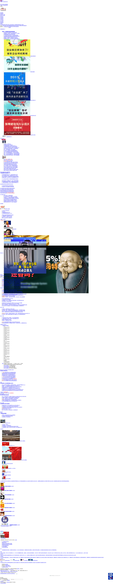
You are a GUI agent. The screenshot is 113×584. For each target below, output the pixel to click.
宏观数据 (1, 324)
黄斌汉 (11, 170)
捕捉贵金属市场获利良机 (13, 380)
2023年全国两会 (4, 546)
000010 (5, 368)
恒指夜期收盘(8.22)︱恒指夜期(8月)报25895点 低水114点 (11, 387)
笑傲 (16, 170)
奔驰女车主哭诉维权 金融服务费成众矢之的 (7, 555)
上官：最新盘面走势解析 (15, 154)
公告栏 (1, 561)
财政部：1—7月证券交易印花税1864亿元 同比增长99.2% (11, 385)
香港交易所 (26, 560)
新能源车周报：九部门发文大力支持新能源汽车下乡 (10, 177)
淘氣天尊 (14, 25)
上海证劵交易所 (7, 560)
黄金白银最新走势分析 (7, 379)
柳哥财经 (11, 25)
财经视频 (1, 203)
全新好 (7, 365)
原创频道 (1, 556)
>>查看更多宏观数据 (5, 325)
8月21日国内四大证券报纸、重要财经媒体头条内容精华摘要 (13, 292)
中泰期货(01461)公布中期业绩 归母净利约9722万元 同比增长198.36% (12, 389)
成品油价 (17, 26)
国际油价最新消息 (12, 374)
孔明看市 (9, 168)
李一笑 (5, 165)
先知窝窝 (16, 166)
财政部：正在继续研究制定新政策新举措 (8, 31)
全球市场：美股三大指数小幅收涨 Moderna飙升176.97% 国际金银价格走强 (13, 314)
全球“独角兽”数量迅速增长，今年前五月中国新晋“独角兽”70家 (10, 557)
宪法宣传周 (11, 463)
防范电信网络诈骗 (5, 547)
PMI (14, 26)
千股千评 (8, 26)
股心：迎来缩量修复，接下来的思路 (9, 149)
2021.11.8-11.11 (4, 472)
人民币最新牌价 (10, 378)
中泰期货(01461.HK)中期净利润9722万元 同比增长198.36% (11, 388)
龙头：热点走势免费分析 (15, 153)
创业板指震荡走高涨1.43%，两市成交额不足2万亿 (10, 174)
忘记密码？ (2, 581)
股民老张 (12, 164)
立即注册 (8, 582)
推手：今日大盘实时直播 (8, 153)
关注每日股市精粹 (5, 185)
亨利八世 (6, 160)
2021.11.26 (3, 469)
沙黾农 (17, 25)
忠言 (8, 25)
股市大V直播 (14, 24)
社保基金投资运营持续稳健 (6, 299)
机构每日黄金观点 (12, 188)
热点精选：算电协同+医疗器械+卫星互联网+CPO (11, 147)
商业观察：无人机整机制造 (14, 148)
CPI (13, 26)
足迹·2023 (3, 211)
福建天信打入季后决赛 (20, 562)
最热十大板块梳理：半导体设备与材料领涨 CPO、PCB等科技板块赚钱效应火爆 (14, 304)
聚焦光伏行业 (4, 542)
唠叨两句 (9, 159)
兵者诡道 (16, 169)
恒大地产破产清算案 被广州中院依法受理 (10, 32)
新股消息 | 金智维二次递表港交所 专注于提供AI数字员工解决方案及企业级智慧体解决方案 (16, 286)
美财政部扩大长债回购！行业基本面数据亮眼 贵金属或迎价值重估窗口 (13, 279)
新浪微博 (4, 583)
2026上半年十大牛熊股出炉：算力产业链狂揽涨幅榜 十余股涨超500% (13, 305)
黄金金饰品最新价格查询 (12, 373)
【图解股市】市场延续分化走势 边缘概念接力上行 (61, 557)
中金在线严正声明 (3, 562)
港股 (4, 15)
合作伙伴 (1, 558)
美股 (3, 307)
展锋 (9, 25)
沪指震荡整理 (6, 146)
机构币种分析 (11, 189)
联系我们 (9, 566)
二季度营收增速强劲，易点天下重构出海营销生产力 (10, 182)
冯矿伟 (5, 164)
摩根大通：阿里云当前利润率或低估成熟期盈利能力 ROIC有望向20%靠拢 (13, 310)
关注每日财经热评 (10, 185)
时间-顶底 (10, 167)
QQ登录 (1, 583)
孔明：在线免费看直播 (7, 152)
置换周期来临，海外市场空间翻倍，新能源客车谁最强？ (12, 281)
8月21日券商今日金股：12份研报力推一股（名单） (10, 175)
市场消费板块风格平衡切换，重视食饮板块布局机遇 (10, 181)
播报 (1, 22)
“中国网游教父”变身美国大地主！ (7, 215)
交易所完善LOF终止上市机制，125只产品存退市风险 (10, 317)
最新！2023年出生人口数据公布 (7, 217)
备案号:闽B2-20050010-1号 (4, 570)
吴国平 (10, 164)
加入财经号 (2, 220)
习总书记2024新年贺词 (5, 210)
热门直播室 (2, 24)
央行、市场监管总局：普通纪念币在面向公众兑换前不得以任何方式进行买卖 (14, 396)
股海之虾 (15, 164)
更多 (1, 482)
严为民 (7, 166)
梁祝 (9, 166)
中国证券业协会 (35, 560)
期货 (2, 17)
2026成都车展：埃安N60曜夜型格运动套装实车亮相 (10, 426)
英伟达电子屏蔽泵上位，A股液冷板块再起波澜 (9, 290)
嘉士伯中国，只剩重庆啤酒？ (8, 195)
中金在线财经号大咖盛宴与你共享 (41, 562)
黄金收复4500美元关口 (3, 370)
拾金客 (13, 167)
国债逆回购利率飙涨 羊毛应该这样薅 (51, 555)
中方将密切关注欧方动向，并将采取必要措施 (11, 35)
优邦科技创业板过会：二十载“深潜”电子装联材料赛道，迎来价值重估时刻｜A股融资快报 (18, 285)
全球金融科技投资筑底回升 (8, 36)
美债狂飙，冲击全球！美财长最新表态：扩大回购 (11, 33)
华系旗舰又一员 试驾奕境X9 (6, 425)
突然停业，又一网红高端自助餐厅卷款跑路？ (11, 197)
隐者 (7, 170)
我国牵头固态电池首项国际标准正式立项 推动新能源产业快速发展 (12, 390)
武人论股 (13, 166)
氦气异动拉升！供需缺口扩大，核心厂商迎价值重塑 (10, 180)
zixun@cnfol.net (11, 569)
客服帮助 (6, 4)
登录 (1, 0)
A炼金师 (7, 164)
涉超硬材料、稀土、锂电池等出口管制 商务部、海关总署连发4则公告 (13, 300)
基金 (2, 18)
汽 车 (1, 411)
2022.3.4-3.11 (4, 460)
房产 (1, 402)
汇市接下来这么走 (14, 379)
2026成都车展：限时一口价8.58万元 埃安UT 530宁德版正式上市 (12, 427)
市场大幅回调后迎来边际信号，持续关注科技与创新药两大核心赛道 (12, 284)
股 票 (1, 274)
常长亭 (8, 169)
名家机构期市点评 (5, 190)
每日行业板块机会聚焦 (24, 287)
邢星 (4, 160)
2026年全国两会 (3, 538)
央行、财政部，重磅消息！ (4, 277)
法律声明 (18, 568)
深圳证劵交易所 (16, 560)
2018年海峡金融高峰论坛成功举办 (11, 562)
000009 (5, 367)
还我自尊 (10, 169)
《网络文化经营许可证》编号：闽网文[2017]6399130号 (8, 571)
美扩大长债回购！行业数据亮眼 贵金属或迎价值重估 (10, 176)
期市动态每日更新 (10, 190)
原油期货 (17, 24)
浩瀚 (4, 169)
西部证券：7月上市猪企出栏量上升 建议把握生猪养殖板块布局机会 (12, 280)
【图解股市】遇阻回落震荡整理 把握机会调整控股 (28, 557)
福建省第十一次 (10, 468)
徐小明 (6, 25)
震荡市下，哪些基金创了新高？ (7, 320)
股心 (10, 165)
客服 (2, 0)
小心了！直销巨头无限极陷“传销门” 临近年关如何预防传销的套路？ (35, 555)
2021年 (7, 478)
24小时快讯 (10, 24)
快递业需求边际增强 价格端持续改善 (6, 287)
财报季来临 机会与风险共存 (8, 144)
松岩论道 (3, 25)
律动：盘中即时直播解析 (8, 154)
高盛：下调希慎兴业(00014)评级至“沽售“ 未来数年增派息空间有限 (12, 311)
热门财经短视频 (11, 186)
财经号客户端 (5, 1)
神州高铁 (7, 366)
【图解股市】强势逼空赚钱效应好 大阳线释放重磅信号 (77, 557)
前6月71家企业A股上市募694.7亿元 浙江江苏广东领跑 (10, 303)
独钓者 (7, 165)
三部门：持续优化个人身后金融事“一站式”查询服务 (10, 398)
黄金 (1, 16)
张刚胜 (7, 168)
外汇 (2, 16)
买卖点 (5, 166)
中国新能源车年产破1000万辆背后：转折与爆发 (11, 198)
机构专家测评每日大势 (21, 277)
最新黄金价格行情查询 (5, 188)
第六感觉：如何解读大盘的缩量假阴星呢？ (10, 150)
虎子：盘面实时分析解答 (15, 152)
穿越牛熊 (8, 199)
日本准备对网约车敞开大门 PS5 (7, 213)
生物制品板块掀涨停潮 (14, 151)
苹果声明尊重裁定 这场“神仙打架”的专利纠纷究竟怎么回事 (66, 555)
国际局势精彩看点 (5, 373)
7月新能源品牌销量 (3, 413)
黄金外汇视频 (21, 24)
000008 (5, 366)
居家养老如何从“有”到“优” (9, 298)
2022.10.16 (3, 446)
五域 (10, 199)
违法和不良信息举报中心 (11, 573)
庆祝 (10, 445)
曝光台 (1, 412)
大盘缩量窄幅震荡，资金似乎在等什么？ (10, 145)
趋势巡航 (16, 167)
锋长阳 (12, 199)
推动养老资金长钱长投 (15, 36)
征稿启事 (6, 564)
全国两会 (9, 478)
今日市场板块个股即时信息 (13, 277)
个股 (4, 14)
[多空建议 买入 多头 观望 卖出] (5, 363)
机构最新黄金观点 (13, 372)
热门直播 (3, 482)
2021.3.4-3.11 (4, 479)
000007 (5, 365)
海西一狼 (5, 170)
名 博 (3, 138)
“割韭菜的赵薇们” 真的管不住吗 (19, 555)
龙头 (9, 170)
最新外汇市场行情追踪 (5, 189)
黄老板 (8, 167)
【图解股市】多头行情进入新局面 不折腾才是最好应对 (44, 557)
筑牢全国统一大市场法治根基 (6, 301)
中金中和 (5, 167)
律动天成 (12, 168)
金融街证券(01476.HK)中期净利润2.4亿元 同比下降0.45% (11, 405)
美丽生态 (7, 368)
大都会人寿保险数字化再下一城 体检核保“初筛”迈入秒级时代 (11, 400)
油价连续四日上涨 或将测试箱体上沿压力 (6, 383)
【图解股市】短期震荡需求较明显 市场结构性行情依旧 (95, 557)
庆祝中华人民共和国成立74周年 (7, 543)
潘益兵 (5, 168)
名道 (10, 166)
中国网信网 (24, 25)
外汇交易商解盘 (6, 380)
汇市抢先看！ (10, 369)
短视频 (4, 219)
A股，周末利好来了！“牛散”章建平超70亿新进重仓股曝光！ (11, 282)
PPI (15, 26)
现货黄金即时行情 (7, 372)
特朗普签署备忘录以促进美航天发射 (9, 34)
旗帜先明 (16, 165)
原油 (1, 17)
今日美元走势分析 (5, 378)
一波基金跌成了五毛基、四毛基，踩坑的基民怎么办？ (10, 318)
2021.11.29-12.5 (4, 464)
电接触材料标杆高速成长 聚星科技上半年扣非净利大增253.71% (13, 293)
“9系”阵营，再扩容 (5, 424)
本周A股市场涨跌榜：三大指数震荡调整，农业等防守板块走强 (12, 291)
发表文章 (3, 139)
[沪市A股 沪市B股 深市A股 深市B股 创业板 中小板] (8, 363)
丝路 (3, 402)
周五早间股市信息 (7, 148)
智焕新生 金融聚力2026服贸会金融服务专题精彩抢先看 (10, 397)
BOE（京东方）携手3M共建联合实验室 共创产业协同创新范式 (13, 289)
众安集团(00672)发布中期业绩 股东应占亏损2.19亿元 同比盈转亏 (12, 407)
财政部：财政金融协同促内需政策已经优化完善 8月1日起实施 (11, 386)
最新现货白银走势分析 (5, 374)
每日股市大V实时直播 (5, 186)
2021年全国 (7, 463)
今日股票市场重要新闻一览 (16, 287)
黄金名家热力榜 (6, 24)
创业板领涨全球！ (9, 136)
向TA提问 (12, 486)
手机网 (1, 1)
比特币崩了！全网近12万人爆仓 (7, 216)
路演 (2, 22)
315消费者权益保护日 (5, 541)
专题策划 (1, 531)
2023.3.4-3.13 (4, 441)
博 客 (1, 138)
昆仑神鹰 (13, 169)
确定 (3, 363)
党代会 (14, 468)
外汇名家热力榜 (20, 25)
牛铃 (6, 169)
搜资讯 (10, 27)
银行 (2, 19)
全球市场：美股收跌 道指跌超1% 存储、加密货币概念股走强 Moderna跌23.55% (17, 313)
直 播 (4, 194)
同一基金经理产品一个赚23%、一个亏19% (10, 196)
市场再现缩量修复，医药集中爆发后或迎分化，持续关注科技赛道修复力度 (15, 283)
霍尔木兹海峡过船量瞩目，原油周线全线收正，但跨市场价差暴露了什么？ (13, 384)
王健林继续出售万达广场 (6, 212)
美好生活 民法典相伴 (5, 545)
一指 (9, 165)
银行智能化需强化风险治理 (4, 394)
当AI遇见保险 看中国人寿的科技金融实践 (10, 399)
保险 (1, 19)
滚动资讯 (5, 26)
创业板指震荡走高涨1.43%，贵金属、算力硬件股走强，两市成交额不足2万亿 (16, 278)
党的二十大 (12, 445)
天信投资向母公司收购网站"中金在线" (30, 562)
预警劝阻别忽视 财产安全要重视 (7, 544)
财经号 (1, 23)
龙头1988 (5, 199)
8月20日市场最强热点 (7, 151)
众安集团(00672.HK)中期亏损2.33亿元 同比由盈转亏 (10, 406)
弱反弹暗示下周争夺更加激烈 (12, 146)
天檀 (15, 168)
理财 (1, 18)
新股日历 (11, 26)
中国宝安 (7, 367)
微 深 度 (3, 298)
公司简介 (6, 566)
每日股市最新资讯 (3, 275)
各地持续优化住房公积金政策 (5, 403)
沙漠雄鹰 (13, 165)
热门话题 (1, 194)
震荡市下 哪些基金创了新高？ (6, 319)
